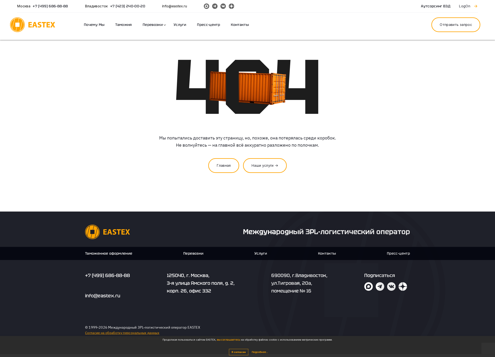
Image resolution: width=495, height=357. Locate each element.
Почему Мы (94, 24)
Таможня (123, 24)
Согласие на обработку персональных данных (122, 333)
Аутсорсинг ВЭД (435, 6)
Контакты (240, 24)
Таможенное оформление (108, 253)
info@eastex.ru (102, 296)
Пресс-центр (208, 24)
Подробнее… (260, 352)
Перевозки (153, 24)
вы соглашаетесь (228, 339)
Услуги (180, 24)
